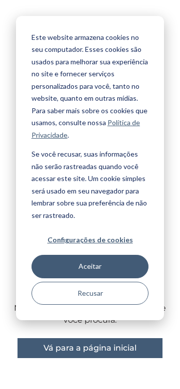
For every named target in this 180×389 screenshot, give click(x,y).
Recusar (90, 293)
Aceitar (90, 266)
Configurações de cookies (90, 239)
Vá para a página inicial (90, 348)
